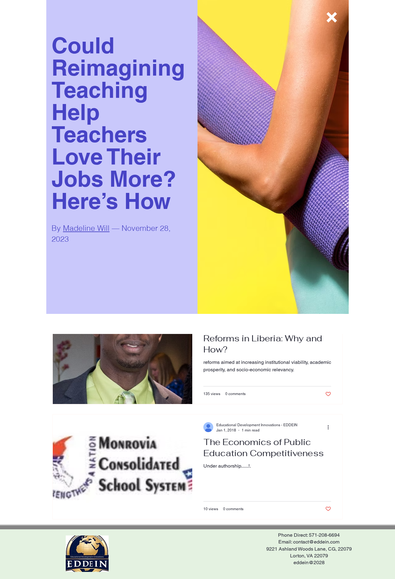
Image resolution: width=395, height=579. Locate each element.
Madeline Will (86, 228)
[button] (331, 17)
